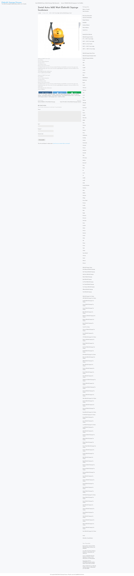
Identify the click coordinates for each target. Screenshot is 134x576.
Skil (83, 240)
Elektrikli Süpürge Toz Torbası (88, 296)
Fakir (84, 122)
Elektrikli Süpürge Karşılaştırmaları (89, 55)
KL (83, 170)
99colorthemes (81, 574)
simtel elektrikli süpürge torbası (68, 95)
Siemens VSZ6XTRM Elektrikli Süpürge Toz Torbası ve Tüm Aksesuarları (88, 557)
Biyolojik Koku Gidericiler (87, 34)
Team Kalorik (85, 253)
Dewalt (84, 105)
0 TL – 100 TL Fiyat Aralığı (88, 38)
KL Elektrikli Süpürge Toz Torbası (89, 414)
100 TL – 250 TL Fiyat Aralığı (88, 41)
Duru (84, 110)
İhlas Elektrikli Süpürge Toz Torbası (89, 398)
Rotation (84, 215)
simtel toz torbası (61, 96)
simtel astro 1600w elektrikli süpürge (63, 94)
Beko (84, 75)
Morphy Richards (86, 185)
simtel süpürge (77, 95)
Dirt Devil (84, 107)
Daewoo (84, 100)
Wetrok (84, 260)
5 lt (43, 94)
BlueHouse (85, 80)
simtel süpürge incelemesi (43, 96)
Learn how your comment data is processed (61, 143)
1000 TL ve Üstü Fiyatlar (87, 43)
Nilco (84, 190)
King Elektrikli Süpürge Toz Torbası (89, 412)
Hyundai (84, 152)
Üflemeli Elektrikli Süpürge (88, 289)
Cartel (84, 85)
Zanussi (84, 263)
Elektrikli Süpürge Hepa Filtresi (89, 53)
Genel (84, 535)
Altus (84, 65)
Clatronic (84, 87)
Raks (84, 210)
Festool (84, 130)
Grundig (84, 137)
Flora (84, 132)
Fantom (84, 125)
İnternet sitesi (40, 133)
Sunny (84, 245)
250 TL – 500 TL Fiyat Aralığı (88, 46)
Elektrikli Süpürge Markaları (88, 58)
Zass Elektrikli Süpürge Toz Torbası (89, 531)
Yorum (39, 109)
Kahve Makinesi (86, 27)
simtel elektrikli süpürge (56, 95)
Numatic (84, 195)
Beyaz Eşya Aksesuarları (87, 15)
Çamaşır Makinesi (86, 25)
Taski (84, 248)
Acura (84, 60)
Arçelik (84, 67)
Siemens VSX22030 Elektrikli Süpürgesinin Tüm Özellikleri (72, 3)
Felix (83, 127)
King (83, 165)
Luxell (84, 180)
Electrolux (84, 117)
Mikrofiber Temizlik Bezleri (88, 538)
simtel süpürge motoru (52, 96)
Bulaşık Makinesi (86, 20)
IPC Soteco (85, 157)
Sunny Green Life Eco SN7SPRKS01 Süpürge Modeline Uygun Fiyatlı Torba (89, 562)
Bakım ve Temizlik (86, 9)
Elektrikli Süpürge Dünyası (12, 2)
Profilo (84, 205)
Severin (84, 230)
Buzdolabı (84, 22)
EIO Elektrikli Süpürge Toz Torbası (89, 354)
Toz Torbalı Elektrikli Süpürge (88, 284)
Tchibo (84, 250)
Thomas (84, 255)
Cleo (83, 92)
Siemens (84, 233)
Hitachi (84, 140)
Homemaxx (85, 142)
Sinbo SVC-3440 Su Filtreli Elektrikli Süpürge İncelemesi (70, 101)
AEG (83, 62)
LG (83, 175)
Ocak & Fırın (85, 30)
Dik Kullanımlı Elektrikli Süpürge (89, 269)
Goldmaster (85, 135)
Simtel (46, 94)
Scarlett (84, 225)
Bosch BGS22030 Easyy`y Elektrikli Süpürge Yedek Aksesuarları (47, 3)
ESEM (84, 120)
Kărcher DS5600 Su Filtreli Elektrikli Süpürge (46, 101)
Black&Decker (85, 77)
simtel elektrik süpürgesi (46, 95)
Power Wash (85, 200)
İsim (39, 124)
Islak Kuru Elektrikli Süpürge (88, 274)
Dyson (84, 112)
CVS (83, 97)
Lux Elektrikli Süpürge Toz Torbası (89, 424)
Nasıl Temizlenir (86, 11)
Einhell (84, 115)
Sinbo (84, 238)
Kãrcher (84, 160)
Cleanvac (84, 90)
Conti (84, 95)
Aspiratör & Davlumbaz (87, 17)
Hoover (84, 147)
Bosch (84, 82)
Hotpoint (84, 150)
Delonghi (84, 102)
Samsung (84, 220)
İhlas (83, 155)
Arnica (84, 70)
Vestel (84, 258)
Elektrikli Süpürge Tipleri (87, 267)
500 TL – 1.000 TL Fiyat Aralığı (89, 48)
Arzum (84, 72)
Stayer (84, 243)
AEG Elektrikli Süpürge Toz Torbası (89, 298)
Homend (84, 145)
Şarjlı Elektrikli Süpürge (87, 279)
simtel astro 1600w (51, 94)
